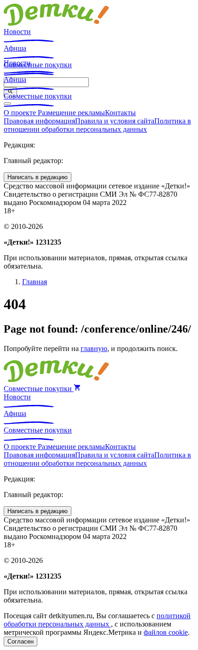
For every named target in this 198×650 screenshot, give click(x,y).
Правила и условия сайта (114, 121)
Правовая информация (39, 121)
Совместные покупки (38, 96)
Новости (17, 31)
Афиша (15, 48)
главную (94, 348)
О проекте (21, 113)
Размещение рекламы (71, 113)
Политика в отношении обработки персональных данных (97, 125)
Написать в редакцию (37, 177)
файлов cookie (166, 632)
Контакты (120, 113)
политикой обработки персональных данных (97, 620)
